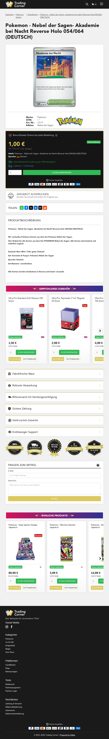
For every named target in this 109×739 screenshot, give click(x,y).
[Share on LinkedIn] (36, 208)
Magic (8, 649)
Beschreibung (14, 359)
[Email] (40, 208)
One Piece (9, 652)
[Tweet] (31, 208)
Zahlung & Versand (13, 704)
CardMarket (10, 665)
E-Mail (10, 471)
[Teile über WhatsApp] (22, 208)
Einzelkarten (33, 15)
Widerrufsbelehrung (13, 707)
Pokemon (9, 639)
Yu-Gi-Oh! (9, 642)
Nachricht (12, 481)
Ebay (7, 668)
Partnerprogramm (12, 687)
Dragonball (10, 645)
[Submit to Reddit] (45, 208)
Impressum (10, 710)
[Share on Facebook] (26, 208)
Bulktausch (10, 684)
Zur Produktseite (29, 359)
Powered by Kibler (67, 735)
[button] (94, 4)
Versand (28, 149)
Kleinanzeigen (11, 671)
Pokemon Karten (20, 16)
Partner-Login (11, 691)
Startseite (9, 15)
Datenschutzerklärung (14, 714)
